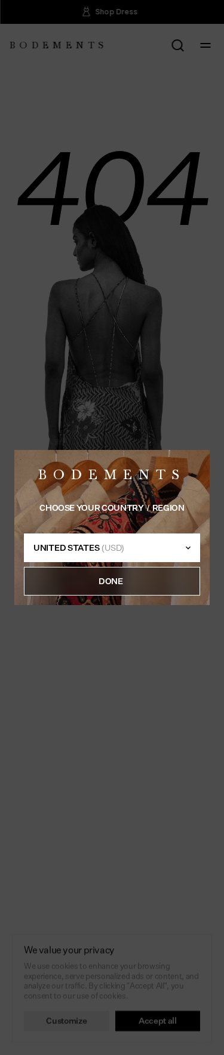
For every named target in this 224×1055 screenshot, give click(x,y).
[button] (112, 581)
